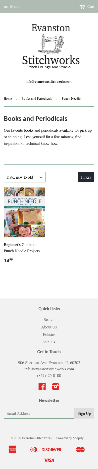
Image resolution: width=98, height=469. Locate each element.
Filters (86, 177)
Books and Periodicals (37, 98)
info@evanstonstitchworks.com (49, 81)
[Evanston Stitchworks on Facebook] (42, 388)
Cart (90, 6)
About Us (49, 326)
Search (49, 319)
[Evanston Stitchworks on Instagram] (56, 388)
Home (8, 98)
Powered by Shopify (70, 437)
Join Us (49, 341)
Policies (49, 334)
